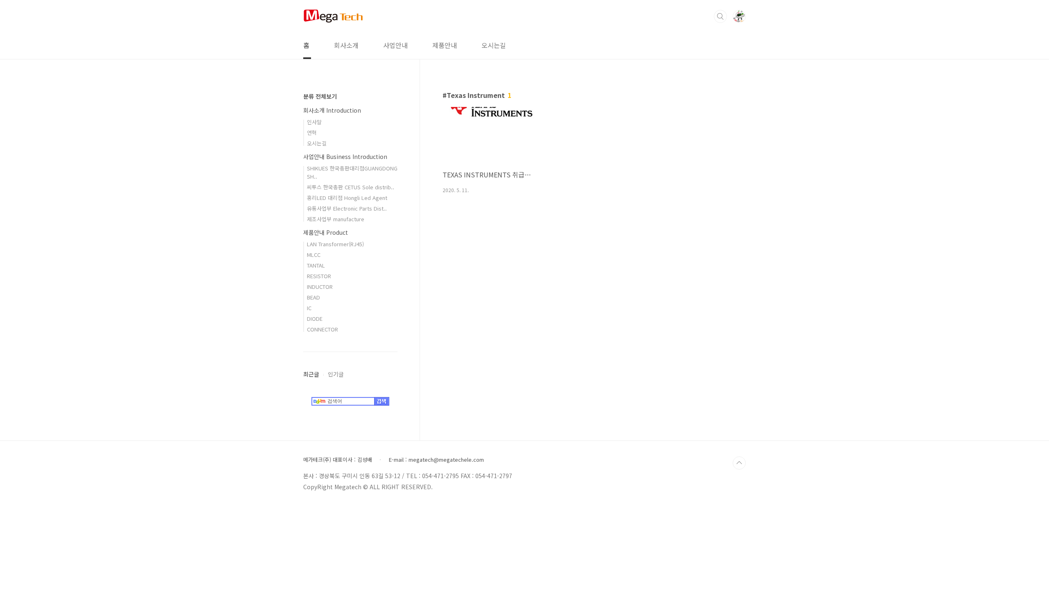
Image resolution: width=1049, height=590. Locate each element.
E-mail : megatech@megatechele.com (436, 459)
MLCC (313, 255)
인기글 (336, 374)
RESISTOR (319, 276)
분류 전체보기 (320, 96)
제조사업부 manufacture (335, 219)
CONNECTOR (322, 329)
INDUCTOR (320, 286)
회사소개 (346, 45)
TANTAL (316, 265)
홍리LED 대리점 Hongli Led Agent (347, 198)
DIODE (314, 318)
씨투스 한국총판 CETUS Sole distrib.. (350, 187)
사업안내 (395, 45)
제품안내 (444, 45)
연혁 (312, 132)
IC (309, 308)
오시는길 (493, 45)
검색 (720, 16)
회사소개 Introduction (332, 110)
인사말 (314, 122)
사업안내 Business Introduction (345, 156)
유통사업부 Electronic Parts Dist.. (347, 208)
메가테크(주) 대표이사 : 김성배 (337, 459)
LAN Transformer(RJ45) (335, 244)
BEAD (313, 297)
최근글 (311, 374)
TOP (739, 463)
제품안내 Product (325, 232)
